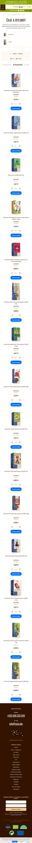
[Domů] (2, 7)
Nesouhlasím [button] (21, 841)
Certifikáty (16, 781)
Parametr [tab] (20, 53)
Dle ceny (26, 65)
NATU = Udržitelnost (16, 750)
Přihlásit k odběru (16, 809)
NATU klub (16, 757)
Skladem (20, 58)
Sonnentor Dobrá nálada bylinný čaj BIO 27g (16, 133)
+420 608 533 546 (16, 715)
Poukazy (16, 784)
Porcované (10, 34)
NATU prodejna (16, 764)
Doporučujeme (7, 65)
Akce (13, 58)
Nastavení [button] (28, 841)
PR (16, 759)
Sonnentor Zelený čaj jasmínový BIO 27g (16, 429)
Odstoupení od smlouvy (16, 777)
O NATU (16, 747)
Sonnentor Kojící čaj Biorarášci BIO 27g (16, 556)
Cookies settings (16, 820)
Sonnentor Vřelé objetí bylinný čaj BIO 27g (16, 471)
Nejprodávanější (18, 65)
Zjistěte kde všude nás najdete (16, 740)
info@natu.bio (16, 723)
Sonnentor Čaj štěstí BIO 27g (16, 175)
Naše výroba (16, 754)
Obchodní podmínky (16, 772)
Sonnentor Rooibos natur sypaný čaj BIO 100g (16, 513)
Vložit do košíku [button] (16, 108)
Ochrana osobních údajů (16, 774)
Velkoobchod (16, 767)
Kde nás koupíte (16, 786)
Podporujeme (16, 762)
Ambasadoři (16, 789)
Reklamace (16, 779)
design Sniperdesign (17, 821)
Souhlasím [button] (15, 841)
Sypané (10, 41)
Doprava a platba (16, 769)
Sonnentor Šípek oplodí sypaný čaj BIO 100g (16, 386)
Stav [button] (10, 53)
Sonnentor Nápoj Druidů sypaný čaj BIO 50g (16, 681)
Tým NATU (16, 752)
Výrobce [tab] (15, 53)
